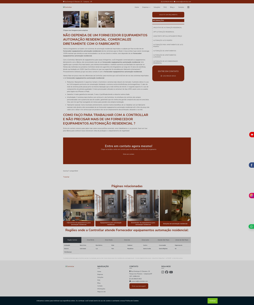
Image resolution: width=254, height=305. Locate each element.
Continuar (213, 301)
